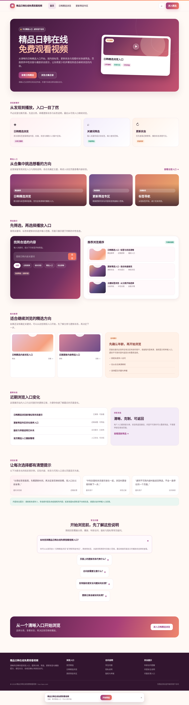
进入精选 (172, 5)
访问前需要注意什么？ (94, 572)
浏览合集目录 (47, 75)
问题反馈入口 (149, 673)
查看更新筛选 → (121, 433)
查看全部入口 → (171, 169)
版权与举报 (109, 673)
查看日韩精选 (27, 75)
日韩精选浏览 (65, 5)
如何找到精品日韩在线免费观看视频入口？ (95, 541)
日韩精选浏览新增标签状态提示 (28, 414)
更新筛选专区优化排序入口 (26, 422)
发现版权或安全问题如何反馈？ (94, 584)
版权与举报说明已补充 (24, 430)
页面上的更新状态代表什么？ (94, 560)
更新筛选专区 (82, 5)
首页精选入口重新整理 (24, 438)
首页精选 (70, 665)
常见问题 (108, 665)
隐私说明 (108, 669)
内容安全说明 (149, 669)
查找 (72, 256)
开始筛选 (106, 697)
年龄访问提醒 (149, 665)
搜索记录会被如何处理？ (94, 596)
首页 (52, 5)
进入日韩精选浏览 (161, 627)
